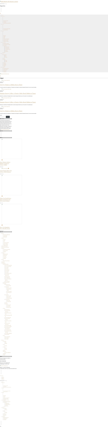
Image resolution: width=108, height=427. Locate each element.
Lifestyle (3, 16)
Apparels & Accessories (6, 249)
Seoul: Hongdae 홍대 (8, 325)
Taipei (0, 82)
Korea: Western (7, 281)
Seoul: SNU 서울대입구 (8, 333)
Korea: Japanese (7, 276)
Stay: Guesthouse (7, 336)
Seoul (4, 52)
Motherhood (5, 69)
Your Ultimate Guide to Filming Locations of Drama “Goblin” (5, 163)
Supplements (5, 29)
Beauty (3, 233)
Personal (3, 67)
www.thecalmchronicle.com (5, 129)
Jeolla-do (6, 51)
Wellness (4, 21)
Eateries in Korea (6, 43)
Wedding (4, 71)
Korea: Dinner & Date (8, 273)
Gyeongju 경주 (9, 301)
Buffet (4, 36)
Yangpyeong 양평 (9, 298)
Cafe (4, 37)
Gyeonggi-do (7, 294)
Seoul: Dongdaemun (8, 317)
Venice (6, 345)
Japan (4, 59)
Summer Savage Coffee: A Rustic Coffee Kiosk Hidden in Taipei (18, 93)
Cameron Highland (8, 352)
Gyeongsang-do (7, 299)
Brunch (4, 35)
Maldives (4, 353)
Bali (5, 55)
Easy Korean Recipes (6, 260)
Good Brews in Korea (6, 44)
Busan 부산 (8, 300)
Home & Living (5, 20)
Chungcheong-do (7, 284)
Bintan (6, 343)
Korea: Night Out (7, 277)
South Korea (4, 42)
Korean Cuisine (5, 243)
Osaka (6, 61)
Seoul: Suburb (7, 334)
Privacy (3, 377)
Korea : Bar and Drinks (8, 265)
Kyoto (6, 60)
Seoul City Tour (7, 309)
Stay (4, 335)
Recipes (3, 259)
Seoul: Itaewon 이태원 (8, 326)
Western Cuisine (6, 41)
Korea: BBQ (6, 267)
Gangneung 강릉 (9, 291)
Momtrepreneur (6, 68)
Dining (3, 392)
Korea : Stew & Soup (8, 266)
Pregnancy (4, 257)
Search (1, 115)
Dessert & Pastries (6, 38)
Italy (4, 58)
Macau (4, 62)
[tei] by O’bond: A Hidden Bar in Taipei (11, 84)
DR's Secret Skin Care (6, 234)
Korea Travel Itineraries (5, 247)
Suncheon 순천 (9, 307)
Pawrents (4, 70)
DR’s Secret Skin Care (6, 28)
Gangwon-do (7, 46)
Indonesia (4, 54)
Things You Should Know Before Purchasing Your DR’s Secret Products (5, 200)
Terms (3, 378)
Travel (3, 53)
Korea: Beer (6, 268)
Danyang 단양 (9, 285)
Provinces (4, 45)
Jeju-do (6, 50)
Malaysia (4, 63)
